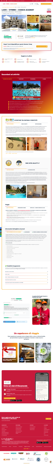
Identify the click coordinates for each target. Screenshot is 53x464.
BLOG (44, 433)
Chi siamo (45, 428)
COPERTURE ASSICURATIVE (5, 432)
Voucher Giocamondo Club (30, 48)
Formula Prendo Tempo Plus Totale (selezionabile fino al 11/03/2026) (14, 282)
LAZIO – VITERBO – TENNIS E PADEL (11, 153)
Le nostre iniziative (46, 429)
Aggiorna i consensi (27, 446)
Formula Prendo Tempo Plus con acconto (10, 279)
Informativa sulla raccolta (26, 463)
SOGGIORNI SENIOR (32, 428)
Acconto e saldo (7, 274)
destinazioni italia (18, 429)
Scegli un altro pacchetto (42, 46)
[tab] (9, 79)
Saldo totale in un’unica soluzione (9, 271)
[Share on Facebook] (0, 228)
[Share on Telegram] (0, 236)
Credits (33, 446)
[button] (46, 4)
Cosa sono (3, 428)
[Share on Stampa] (0, 233)
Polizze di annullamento (5, 433)
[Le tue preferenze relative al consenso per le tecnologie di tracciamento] (51, 462)
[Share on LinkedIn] (0, 231)
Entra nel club (46, 432)
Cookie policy (20, 446)
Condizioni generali (4, 446)
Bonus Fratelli (19, 48)
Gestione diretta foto (39, 446)
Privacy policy (15, 446)
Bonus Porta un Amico (24, 48)
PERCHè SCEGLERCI (4, 429)
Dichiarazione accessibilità (47, 446)
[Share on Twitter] (0, 229)
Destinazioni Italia (12, 7)
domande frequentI (18, 428)
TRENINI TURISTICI (32, 429)
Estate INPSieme (7, 7)
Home (3, 7)
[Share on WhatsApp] (0, 234)
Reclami (10, 446)
